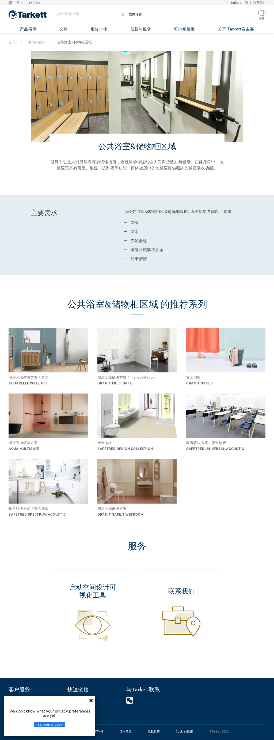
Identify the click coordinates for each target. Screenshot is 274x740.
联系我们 (259, 3)
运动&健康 (36, 42)
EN (38, 3)
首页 (12, 42)
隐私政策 (154, 731)
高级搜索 (135, 15)
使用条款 (126, 731)
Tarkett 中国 (239, 3)
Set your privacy (49, 724)
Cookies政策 (184, 731)
